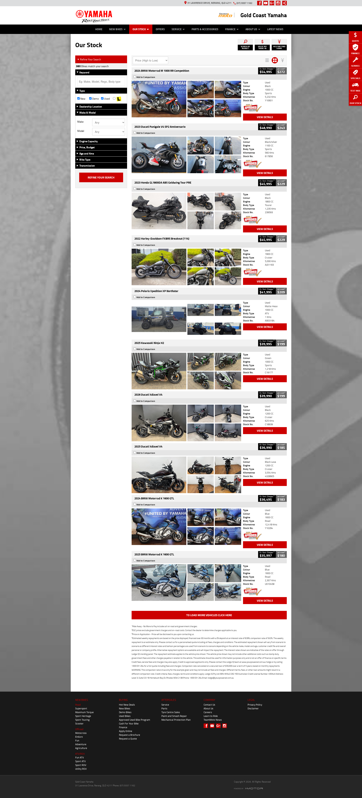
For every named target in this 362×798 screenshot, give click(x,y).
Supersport (81, 708)
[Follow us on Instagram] (279, 3)
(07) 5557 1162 (244, 3)
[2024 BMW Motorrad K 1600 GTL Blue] (186, 526)
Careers (208, 712)
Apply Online (125, 731)
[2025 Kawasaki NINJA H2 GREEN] (186, 371)
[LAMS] (119, 98)
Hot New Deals (127, 705)
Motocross (81, 733)
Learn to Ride (211, 716)
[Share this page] (283, 3)
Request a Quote (128, 738)
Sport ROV (80, 765)
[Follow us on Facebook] (260, 3)
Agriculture (81, 748)
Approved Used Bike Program (134, 720)
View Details (265, 117)
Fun (77, 740)
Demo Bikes (125, 712)
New (82, 98)
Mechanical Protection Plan (176, 720)
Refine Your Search (89, 59)
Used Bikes (124, 716)
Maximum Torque (84, 712)
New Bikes (116, 29)
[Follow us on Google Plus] (273, 3)
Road (78, 705)
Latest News (275, 29)
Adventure (80, 744)
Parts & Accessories (205, 29)
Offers (160, 29)
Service (177, 29)
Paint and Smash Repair (174, 716)
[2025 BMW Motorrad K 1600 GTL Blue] (186, 582)
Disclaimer (253, 708)
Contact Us (209, 705)
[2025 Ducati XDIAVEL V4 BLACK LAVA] (186, 475)
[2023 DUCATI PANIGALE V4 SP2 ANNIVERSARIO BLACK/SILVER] (186, 155)
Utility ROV (81, 769)
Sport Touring (82, 720)
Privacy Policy (255, 705)
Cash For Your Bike (129, 723)
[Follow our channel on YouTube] (266, 3)
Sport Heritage (83, 716)
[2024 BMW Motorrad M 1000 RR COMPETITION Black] (186, 99)
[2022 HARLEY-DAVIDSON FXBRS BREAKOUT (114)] (186, 267)
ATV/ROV (80, 754)
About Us (251, 29)
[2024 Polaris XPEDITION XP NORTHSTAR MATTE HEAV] (186, 319)
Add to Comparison (146, 77)
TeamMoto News (213, 720)
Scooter (79, 723)
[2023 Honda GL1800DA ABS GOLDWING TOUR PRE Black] (186, 211)
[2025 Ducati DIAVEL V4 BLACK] (186, 423)
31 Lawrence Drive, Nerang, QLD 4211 (209, 3)
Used (107, 98)
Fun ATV (79, 757)
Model (80, 131)
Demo (95, 98)
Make (80, 121)
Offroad (79, 729)
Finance (230, 29)
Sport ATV (80, 761)
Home (98, 29)
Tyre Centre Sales (170, 712)
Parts (164, 708)
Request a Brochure (129, 735)
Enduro (79, 737)
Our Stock (139, 29)
